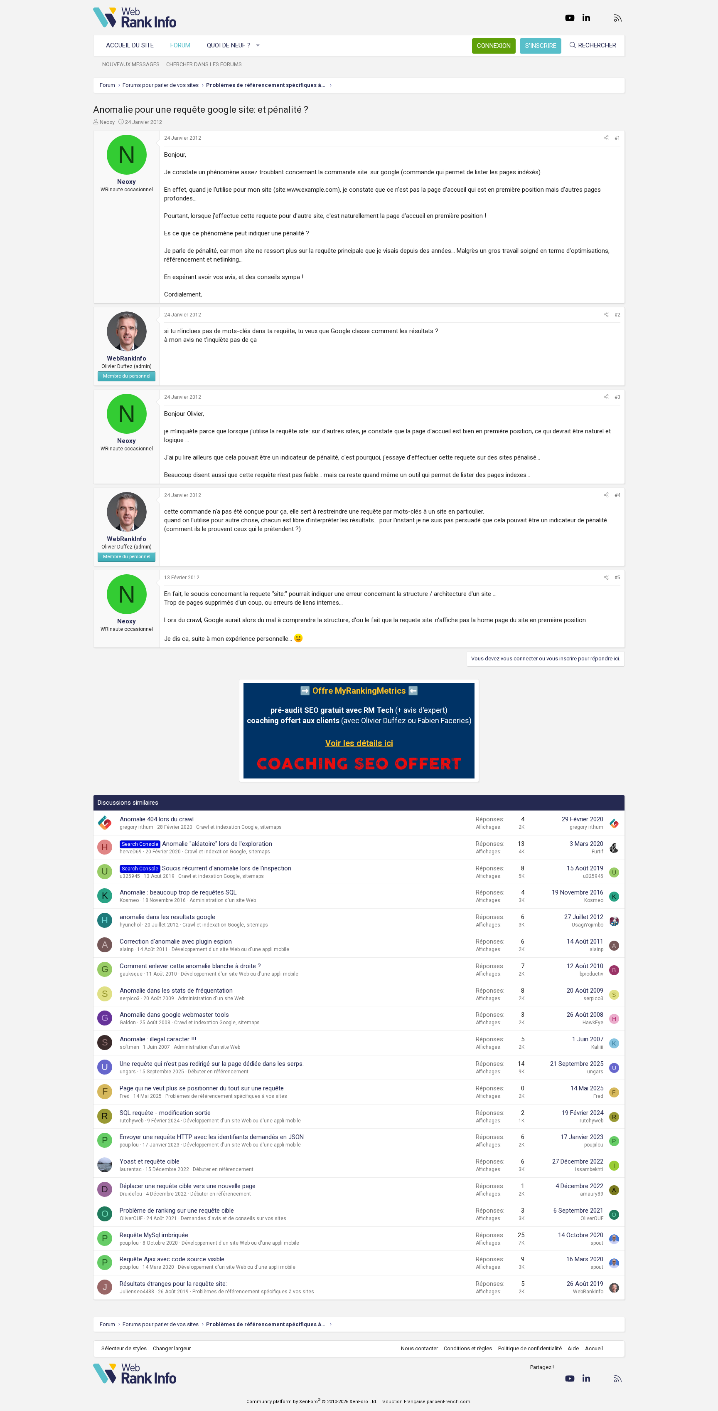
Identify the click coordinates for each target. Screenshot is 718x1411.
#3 (617, 397)
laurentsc (131, 1169)
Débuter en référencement (218, 1072)
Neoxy (107, 122)
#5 (617, 578)
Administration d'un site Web (222, 900)
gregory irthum (136, 827)
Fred (125, 1096)
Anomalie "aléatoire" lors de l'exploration (217, 844)
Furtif (597, 852)
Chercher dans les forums (204, 64)
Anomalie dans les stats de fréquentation (176, 990)
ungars (128, 1072)
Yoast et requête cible (150, 1161)
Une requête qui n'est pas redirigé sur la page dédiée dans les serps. (212, 1064)
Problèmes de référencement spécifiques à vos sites (226, 1096)
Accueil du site (130, 45)
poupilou (129, 1145)
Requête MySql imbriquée (154, 1235)
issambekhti (589, 1169)
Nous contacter (419, 1348)
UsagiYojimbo (587, 925)
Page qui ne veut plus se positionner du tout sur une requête (202, 1088)
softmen (129, 1047)
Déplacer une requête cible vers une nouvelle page (188, 1186)
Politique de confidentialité (530, 1348)
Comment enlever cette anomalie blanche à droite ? (190, 966)
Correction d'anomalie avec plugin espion (176, 941)
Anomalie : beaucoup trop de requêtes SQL (178, 892)
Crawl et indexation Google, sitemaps (239, 827)
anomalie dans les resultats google (167, 917)
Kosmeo (129, 900)
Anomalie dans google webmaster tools (174, 1014)
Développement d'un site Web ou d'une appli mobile (230, 949)
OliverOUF (131, 1218)
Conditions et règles (468, 1348)
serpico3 (130, 998)
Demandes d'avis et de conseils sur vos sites (233, 1218)
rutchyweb (131, 1121)
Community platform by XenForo (311, 1401)
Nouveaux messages (131, 64)
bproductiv (591, 974)
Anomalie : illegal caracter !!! (158, 1039)
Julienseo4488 (137, 1292)
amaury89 (591, 1194)
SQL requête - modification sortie (165, 1113)
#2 (617, 315)
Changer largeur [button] (172, 1348)
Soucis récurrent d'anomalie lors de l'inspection (226, 868)
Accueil (594, 1348)
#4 (617, 495)
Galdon (128, 1023)
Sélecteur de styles (124, 1348)
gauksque (131, 974)
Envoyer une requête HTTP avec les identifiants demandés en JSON (212, 1137)
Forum (180, 45)
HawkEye (593, 1023)
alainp (126, 949)
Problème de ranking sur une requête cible (177, 1210)
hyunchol (130, 925)
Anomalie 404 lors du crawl (157, 819)
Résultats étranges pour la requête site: (173, 1283)
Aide (573, 1348)
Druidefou (131, 1194)
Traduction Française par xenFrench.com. (425, 1401)
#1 (617, 138)
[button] (258, 45)
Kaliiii (597, 1047)
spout (596, 1243)
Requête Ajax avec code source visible (172, 1259)
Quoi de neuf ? (229, 45)
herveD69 (131, 852)
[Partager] (606, 138)
